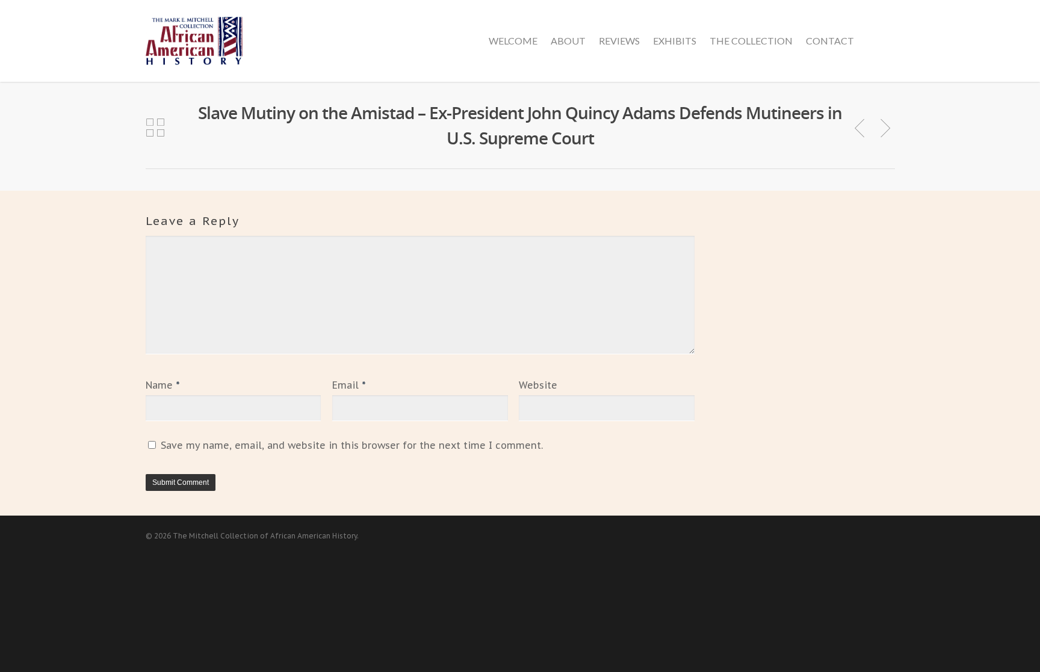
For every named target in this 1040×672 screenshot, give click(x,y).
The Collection (751, 40)
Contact (830, 40)
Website (538, 385)
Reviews (619, 40)
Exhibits (674, 40)
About (568, 40)
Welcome (513, 40)
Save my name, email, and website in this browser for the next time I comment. (352, 445)
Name (163, 385)
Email (349, 385)
